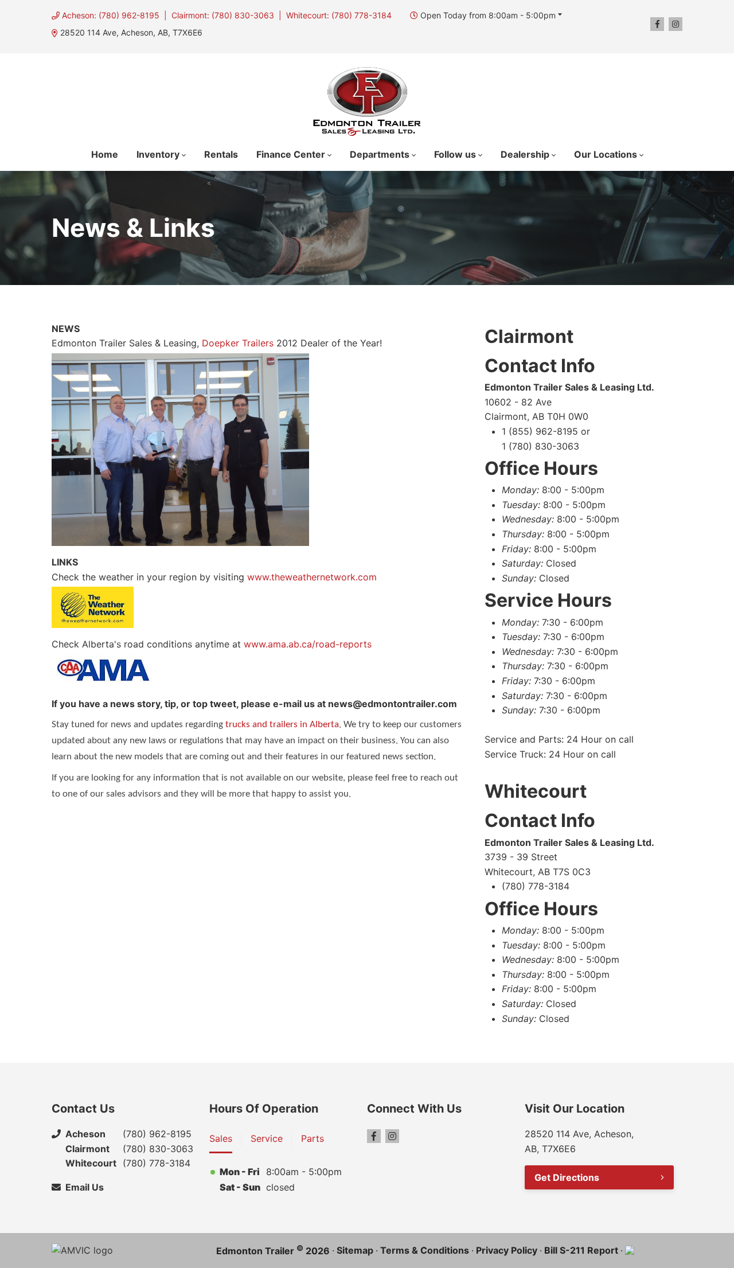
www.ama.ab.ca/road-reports (308, 644)
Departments (379, 154)
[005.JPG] (180, 449)
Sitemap (355, 1250)
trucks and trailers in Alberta (282, 724)
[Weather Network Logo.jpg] (93, 607)
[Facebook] (657, 24)
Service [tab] (267, 1138)
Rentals (221, 154)
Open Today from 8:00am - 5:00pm (488, 15)
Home (104, 154)
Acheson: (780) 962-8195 (110, 15)
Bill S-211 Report (581, 1250)
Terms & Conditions (424, 1250)
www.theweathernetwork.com (312, 577)
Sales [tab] (220, 1138)
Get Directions (566, 1177)
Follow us (455, 154)
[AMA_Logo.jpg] (102, 671)
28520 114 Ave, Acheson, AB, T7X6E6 (131, 32)
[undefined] (97, 629)
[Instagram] (675, 24)
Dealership (525, 154)
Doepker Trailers (238, 343)
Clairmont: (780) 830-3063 (222, 15)
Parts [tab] (312, 1138)
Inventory (157, 154)
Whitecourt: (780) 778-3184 (339, 15)
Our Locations (605, 154)
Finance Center (290, 154)
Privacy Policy (506, 1250)
